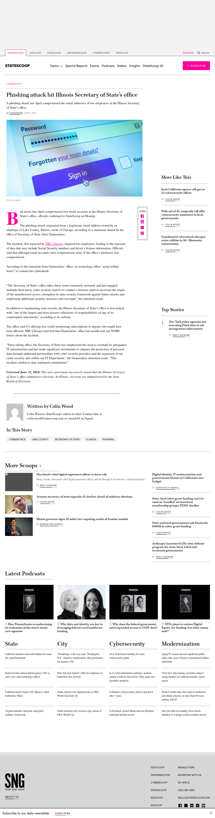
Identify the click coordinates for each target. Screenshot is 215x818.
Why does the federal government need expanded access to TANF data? (133, 626)
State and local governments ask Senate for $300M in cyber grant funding (180, 524)
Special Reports (76, 65)
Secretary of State (67, 439)
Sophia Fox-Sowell (51, 524)
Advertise (188, 52)
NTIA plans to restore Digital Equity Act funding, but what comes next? (185, 627)
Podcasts (108, 65)
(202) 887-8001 (186, 790)
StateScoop (15, 52)
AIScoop (35, 52)
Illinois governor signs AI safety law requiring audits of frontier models (82, 519)
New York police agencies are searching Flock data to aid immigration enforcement (187, 325)
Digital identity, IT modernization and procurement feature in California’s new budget (178, 477)
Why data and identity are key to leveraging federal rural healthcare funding (80, 627)
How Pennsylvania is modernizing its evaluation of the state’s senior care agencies (28, 627)
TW (185, 804)
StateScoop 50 (153, 65)
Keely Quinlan (181, 335)
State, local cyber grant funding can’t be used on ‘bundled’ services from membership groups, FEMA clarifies (178, 502)
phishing (108, 439)
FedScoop (54, 52)
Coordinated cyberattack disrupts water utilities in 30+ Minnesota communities (183, 240)
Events (94, 65)
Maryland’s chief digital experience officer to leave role (72, 474)
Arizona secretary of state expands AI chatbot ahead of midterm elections (84, 497)
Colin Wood (16, 113)
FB (179, 804)
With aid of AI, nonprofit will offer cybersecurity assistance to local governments (183, 214)
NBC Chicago (54, 244)
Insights (134, 65)
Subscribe (198, 65)
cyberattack (17, 439)
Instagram (197, 804)
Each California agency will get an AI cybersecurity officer (183, 191)
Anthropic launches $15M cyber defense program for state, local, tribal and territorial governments (178, 547)
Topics (54, 65)
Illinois (91, 439)
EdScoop (122, 52)
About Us (12, 796)
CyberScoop (101, 52)
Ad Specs (184, 782)
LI (191, 804)
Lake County (40, 439)
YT (202, 804)
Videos (122, 65)
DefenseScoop (77, 52)
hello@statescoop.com (194, 797)
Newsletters (186, 767)
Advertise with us (189, 774)
